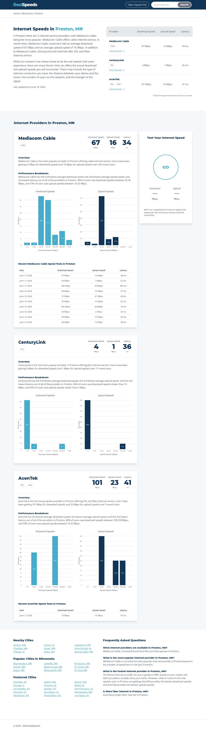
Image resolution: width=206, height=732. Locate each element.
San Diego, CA (51, 692)
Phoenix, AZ (50, 685)
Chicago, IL (19, 685)
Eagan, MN (19, 670)
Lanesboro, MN (83, 645)
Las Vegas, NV (82, 695)
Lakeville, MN (51, 663)
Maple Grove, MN (53, 666)
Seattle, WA (50, 682)
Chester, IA (19, 651)
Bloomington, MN (22, 663)
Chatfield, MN (20, 648)
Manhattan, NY (21, 695)
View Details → (117, 51)
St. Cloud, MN (82, 666)
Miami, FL (79, 685)
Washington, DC (52, 695)
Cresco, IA (49, 645)
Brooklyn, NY (20, 682)
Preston (39, 13)
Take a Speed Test (137, 4)
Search (184, 4)
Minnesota (27, 13)
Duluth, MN (19, 666)
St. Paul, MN (81, 670)
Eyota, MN (49, 651)
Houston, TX (19, 692)
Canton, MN (19, 645)
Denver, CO (50, 688)
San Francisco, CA (84, 688)
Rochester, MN (82, 663)
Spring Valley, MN (84, 651)
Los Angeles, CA (21, 688)
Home (16, 13)
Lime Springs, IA (83, 648)
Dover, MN (49, 648)
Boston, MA (81, 682)
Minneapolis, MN (53, 670)
